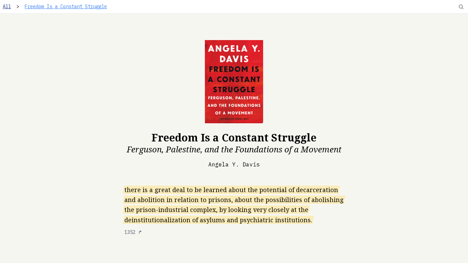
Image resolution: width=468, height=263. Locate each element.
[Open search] (461, 6)
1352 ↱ (133, 232)
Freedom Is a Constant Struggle (66, 6)
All (7, 6)
